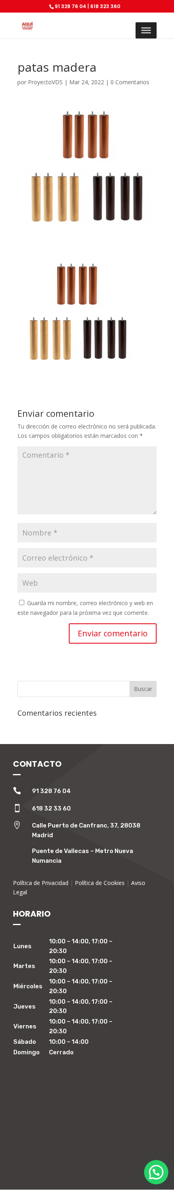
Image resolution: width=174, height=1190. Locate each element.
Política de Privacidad (40, 883)
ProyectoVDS (45, 82)
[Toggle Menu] (146, 30)
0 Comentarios (129, 82)
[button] (156, 1172)
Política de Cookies (100, 883)
